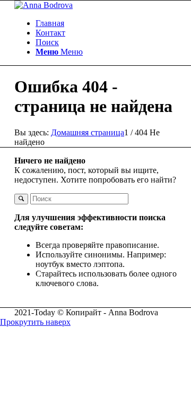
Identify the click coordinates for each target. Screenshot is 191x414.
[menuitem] (106, 23)
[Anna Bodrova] (43, 5)
